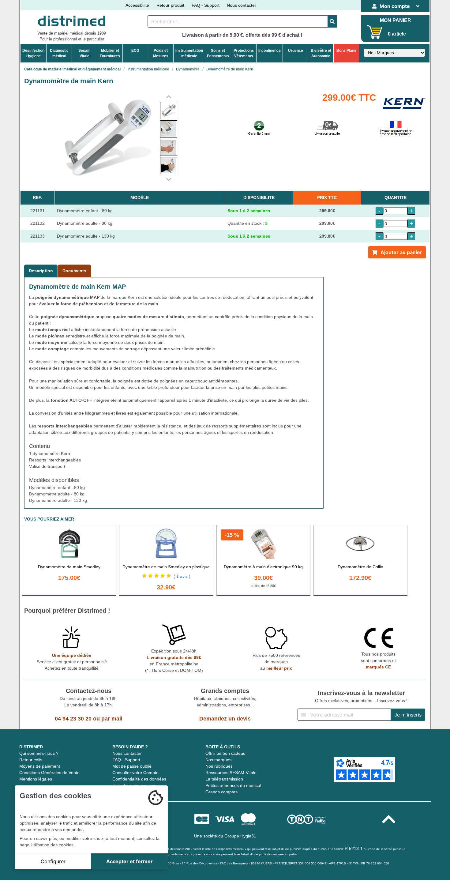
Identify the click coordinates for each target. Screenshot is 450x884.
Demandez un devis (225, 719)
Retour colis (30, 759)
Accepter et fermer (129, 861)
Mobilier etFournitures (110, 53)
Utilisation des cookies (52, 844)
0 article (397, 33)
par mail (111, 719)
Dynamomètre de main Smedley (69, 566)
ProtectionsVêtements (244, 53)
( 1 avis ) (182, 576)
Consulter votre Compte (135, 772)
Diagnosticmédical (59, 53)
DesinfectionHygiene (33, 53)
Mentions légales (35, 779)
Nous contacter (241, 5)
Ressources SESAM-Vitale (231, 772)
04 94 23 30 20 (73, 719)
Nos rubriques (219, 766)
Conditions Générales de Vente (49, 772)
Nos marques (218, 759)
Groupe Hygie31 (240, 835)
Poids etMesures (160, 53)
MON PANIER (395, 20)
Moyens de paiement (39, 766)
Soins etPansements (218, 53)
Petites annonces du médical (233, 785)
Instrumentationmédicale (189, 53)
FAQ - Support (205, 5)
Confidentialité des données (139, 779)
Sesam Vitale (84, 53)
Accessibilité (137, 5)
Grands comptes (221, 791)
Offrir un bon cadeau (225, 753)
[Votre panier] (375, 32)
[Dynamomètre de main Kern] (168, 110)
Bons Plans (346, 50)
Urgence (295, 50)
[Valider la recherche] (332, 21)
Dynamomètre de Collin (360, 566)
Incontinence (269, 50)
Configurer (53, 861)
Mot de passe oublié (132, 766)
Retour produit (170, 5)
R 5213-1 (354, 848)
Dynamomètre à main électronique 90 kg (263, 566)
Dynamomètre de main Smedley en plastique (166, 566)
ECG (135, 50)
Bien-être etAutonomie (321, 53)
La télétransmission (224, 779)
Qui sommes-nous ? (38, 753)
